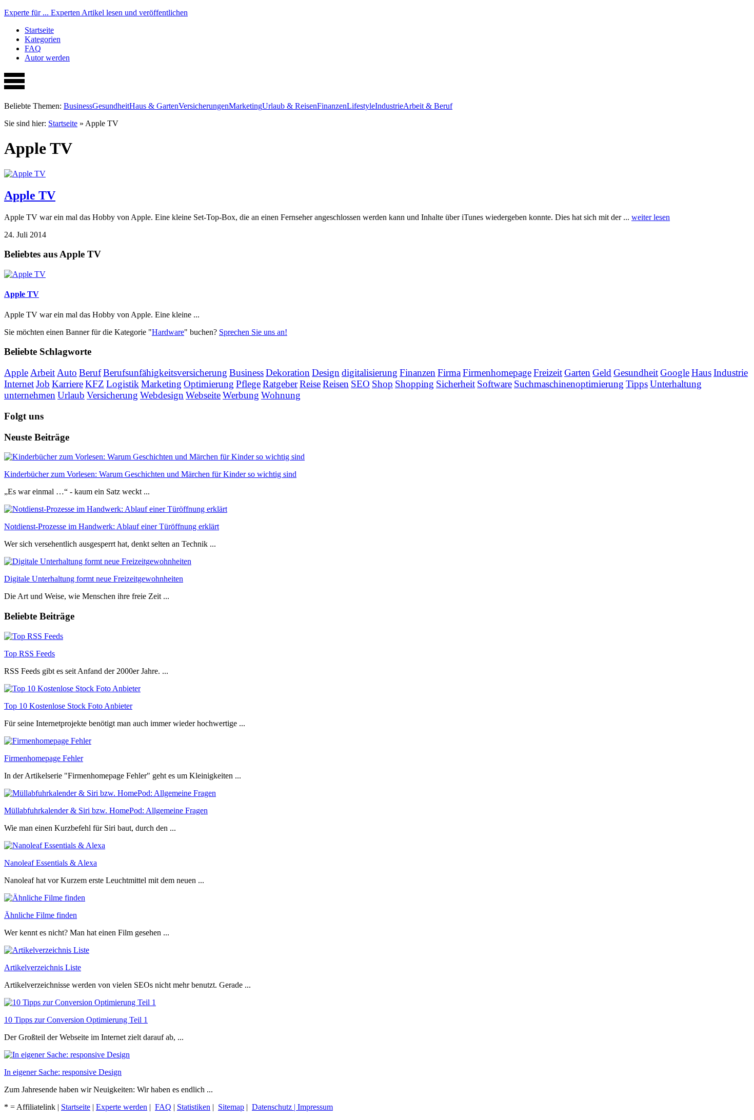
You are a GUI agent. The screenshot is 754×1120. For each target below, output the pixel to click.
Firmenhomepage (497, 372)
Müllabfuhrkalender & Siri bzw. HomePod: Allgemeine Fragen (106, 810)
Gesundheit (110, 106)
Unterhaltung (676, 383)
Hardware (168, 332)
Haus (701, 372)
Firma (449, 372)
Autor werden (47, 57)
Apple (16, 372)
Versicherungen (203, 106)
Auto (67, 372)
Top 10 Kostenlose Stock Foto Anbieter (68, 706)
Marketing (245, 106)
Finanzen (332, 106)
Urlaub (71, 395)
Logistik (122, 383)
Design (326, 372)
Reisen (336, 383)
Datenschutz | (274, 1107)
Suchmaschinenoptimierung (569, 383)
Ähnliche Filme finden (40, 915)
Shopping (414, 383)
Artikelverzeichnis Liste (42, 967)
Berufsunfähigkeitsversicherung (165, 372)
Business (78, 106)
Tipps (637, 383)
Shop (382, 383)
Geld (601, 372)
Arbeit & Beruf (427, 106)
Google (674, 372)
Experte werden (121, 1107)
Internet (19, 383)
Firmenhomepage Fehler (43, 758)
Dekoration (288, 372)
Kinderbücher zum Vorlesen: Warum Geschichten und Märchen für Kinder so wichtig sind (150, 474)
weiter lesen (650, 217)
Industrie (389, 106)
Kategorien (43, 39)
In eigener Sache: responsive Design (63, 1072)
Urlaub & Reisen (289, 106)
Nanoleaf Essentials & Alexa (50, 862)
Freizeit (547, 372)
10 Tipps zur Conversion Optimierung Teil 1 (76, 1019)
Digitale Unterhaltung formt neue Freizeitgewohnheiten (93, 578)
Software (494, 383)
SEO (360, 383)
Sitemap (231, 1107)
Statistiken (193, 1107)
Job (43, 383)
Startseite (39, 30)
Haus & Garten (153, 106)
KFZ (94, 383)
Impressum (315, 1107)
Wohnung (281, 395)
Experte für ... (96, 12)
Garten (577, 372)
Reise (310, 383)
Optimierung (209, 383)
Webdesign (162, 395)
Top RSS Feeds (29, 653)
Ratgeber (280, 383)
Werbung (241, 395)
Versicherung (112, 395)
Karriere (67, 383)
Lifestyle (361, 106)
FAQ (33, 48)
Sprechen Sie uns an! (253, 332)
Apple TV (29, 195)
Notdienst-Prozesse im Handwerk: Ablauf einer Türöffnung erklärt (111, 526)
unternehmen (29, 395)
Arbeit (42, 372)
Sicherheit (455, 383)
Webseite (203, 395)
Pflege (248, 383)
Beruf (90, 372)
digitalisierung (370, 372)
